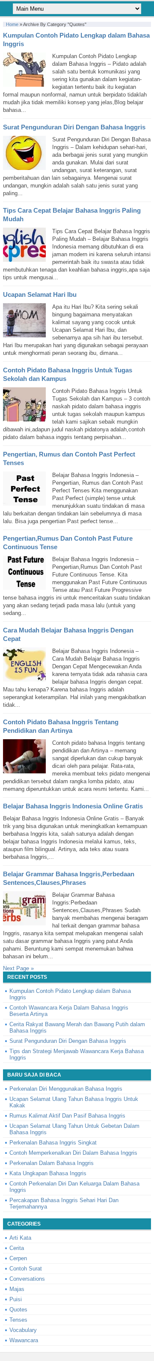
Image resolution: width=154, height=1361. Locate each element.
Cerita (16, 1248)
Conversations (27, 1279)
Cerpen (18, 1258)
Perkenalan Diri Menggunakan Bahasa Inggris (65, 1089)
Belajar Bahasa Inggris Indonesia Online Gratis (73, 806)
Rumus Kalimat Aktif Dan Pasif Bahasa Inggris (67, 1115)
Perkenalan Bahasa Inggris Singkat (53, 1142)
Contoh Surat (25, 1268)
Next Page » (18, 968)
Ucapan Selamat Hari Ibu (40, 294)
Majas (16, 1289)
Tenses (18, 1320)
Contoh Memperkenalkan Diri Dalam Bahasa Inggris (73, 1153)
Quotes (18, 1309)
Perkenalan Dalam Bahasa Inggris (51, 1163)
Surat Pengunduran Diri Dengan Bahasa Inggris (74, 127)
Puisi (15, 1299)
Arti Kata (20, 1238)
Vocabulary (23, 1330)
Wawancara (23, 1340)
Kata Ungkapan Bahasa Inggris (47, 1173)
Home (12, 24)
